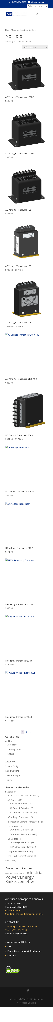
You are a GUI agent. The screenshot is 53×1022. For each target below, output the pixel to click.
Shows (11, 753)
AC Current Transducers (21, 812)
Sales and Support (14, 775)
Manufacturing (12, 770)
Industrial (33, 872)
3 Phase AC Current (19, 803)
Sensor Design (12, 766)
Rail (9, 946)
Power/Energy (19, 877)
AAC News (13, 744)
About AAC (10, 761)
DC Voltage (13, 838)
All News (9, 741)
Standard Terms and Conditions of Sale (24, 914)
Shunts (8, 860)
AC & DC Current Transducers (22, 795)
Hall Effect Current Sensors (20, 856)
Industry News (14, 749)
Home (8, 30)
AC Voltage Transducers (19, 817)
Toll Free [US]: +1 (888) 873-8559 (21, 926)
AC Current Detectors (20, 808)
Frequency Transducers (19, 851)
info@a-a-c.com (12, 910)
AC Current (13, 800)
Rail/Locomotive (19, 881)
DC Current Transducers (21, 834)
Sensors (9, 791)
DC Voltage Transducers (21, 847)
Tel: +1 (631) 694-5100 (16, 930)
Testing (8, 780)
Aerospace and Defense (14, 874)
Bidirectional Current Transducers (23, 821)
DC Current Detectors (20, 829)
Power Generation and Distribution (23, 951)
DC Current (13, 826)
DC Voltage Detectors (20, 842)
